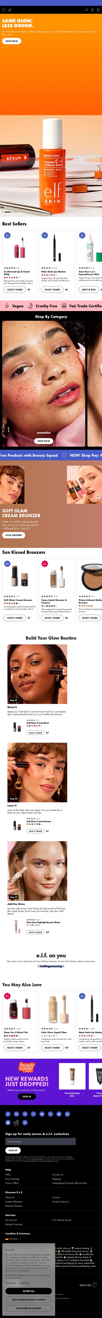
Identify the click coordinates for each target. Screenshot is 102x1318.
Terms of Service (47, 1160)
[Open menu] (3, 9)
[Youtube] (42, 1114)
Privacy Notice (37, 1158)
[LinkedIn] (67, 1114)
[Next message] (98, 3)
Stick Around (13, 535)
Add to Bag (89, 289)
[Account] (92, 10)
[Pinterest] (25, 1114)
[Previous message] (3, 3)
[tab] (2, 212)
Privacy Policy (32, 1160)
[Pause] (98, 496)
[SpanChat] (59, 1114)
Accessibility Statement (60, 1298)
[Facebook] (33, 1114)
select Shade (15, 289)
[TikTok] (8, 1114)
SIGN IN (27, 1096)
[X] (50, 1114)
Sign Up (13, 1150)
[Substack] (8, 1122)
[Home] (10, 10)
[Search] (86, 9)
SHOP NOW (30, 42)
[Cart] (98, 9)
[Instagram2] (25, 1122)
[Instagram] (16, 1114)
